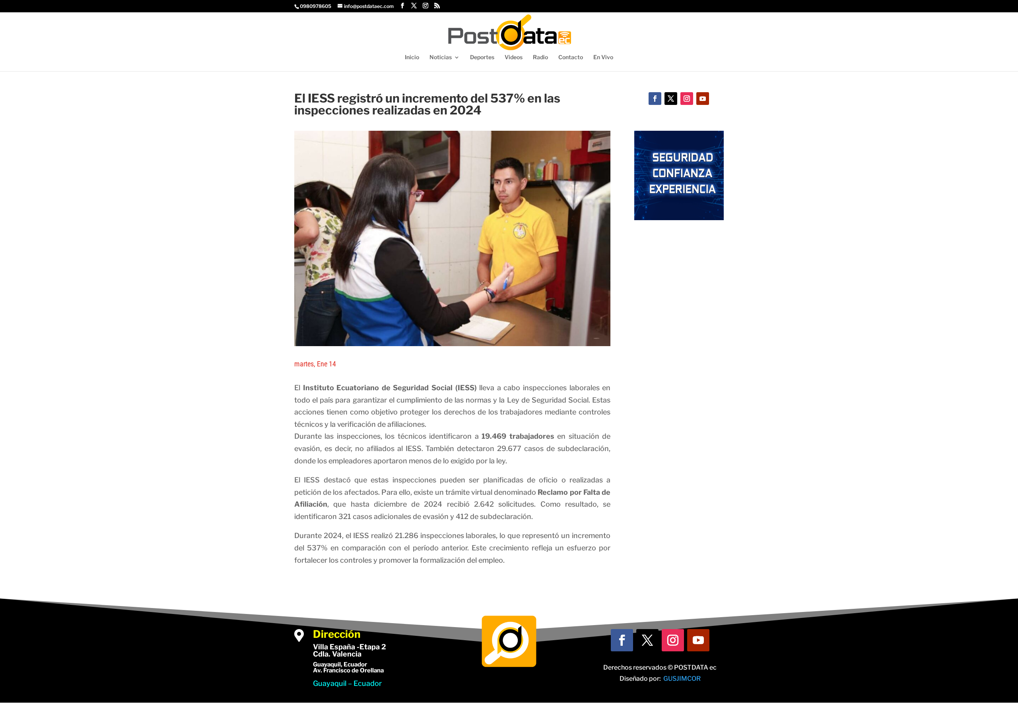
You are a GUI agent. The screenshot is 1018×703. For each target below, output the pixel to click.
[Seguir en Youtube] (702, 98)
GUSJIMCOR (682, 678)
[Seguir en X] (670, 98)
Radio (540, 57)
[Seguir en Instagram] (686, 98)
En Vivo (603, 57)
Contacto (570, 57)
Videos (514, 57)
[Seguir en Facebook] (655, 98)
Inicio (412, 57)
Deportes (482, 57)
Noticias (440, 57)
